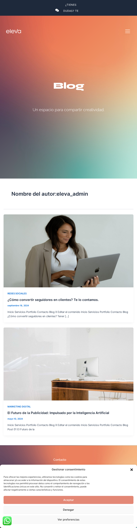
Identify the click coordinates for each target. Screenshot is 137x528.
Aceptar (68, 500)
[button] (131, 469)
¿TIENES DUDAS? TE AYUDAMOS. (71, 10)
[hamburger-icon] (128, 31)
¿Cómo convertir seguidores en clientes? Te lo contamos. (53, 300)
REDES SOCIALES (17, 293)
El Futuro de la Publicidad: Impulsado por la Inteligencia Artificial (58, 413)
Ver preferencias (68, 519)
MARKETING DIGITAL (19, 406)
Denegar (68, 509)
